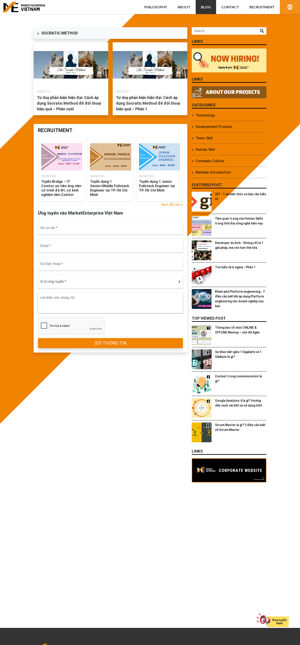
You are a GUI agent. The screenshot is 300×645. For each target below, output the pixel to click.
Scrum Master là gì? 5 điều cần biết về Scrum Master (240, 427)
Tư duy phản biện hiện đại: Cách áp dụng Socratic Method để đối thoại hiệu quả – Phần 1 (148, 103)
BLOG (206, 7)
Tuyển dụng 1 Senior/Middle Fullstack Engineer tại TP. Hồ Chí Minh (109, 188)
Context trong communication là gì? (238, 378)
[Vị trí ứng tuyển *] (110, 281)
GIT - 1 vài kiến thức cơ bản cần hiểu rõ (240, 196)
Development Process (214, 126)
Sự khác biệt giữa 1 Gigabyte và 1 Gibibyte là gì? (238, 354)
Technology (205, 115)
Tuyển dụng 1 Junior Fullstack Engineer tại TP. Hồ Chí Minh (157, 185)
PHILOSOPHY (155, 7)
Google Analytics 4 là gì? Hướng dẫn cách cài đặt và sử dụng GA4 (238, 403)
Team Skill (204, 138)
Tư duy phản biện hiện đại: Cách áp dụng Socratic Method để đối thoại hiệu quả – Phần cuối (69, 103)
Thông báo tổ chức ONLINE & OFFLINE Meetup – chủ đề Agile (237, 330)
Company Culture (210, 161)
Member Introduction (213, 172)
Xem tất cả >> (172, 204)
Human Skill (205, 149)
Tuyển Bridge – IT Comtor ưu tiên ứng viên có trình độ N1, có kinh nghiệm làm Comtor (61, 188)
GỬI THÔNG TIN (110, 343)
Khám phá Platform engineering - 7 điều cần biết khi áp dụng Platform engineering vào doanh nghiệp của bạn (240, 299)
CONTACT (230, 7)
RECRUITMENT (262, 7)
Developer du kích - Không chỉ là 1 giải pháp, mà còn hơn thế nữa (239, 245)
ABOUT (183, 7)
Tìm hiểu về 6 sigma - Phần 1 (235, 267)
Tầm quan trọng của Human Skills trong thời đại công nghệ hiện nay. (239, 221)
